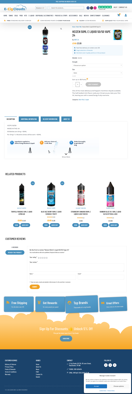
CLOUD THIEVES (81, 208)
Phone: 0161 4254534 (75, 369)
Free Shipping (19, 303)
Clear (74, 76)
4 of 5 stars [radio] (45, 258)
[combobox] (40, 8)
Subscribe (66, 338)
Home (73, 27)
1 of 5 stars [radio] (39, 258)
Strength (74, 62)
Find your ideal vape (116, 20)
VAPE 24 (76, 40)
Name (31, 274)
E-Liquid (86, 99)
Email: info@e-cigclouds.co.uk (79, 373)
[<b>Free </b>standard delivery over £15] (5, 20)
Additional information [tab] (29, 119)
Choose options (119, 386)
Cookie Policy (102, 390)
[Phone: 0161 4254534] (67, 369)
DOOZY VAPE (51, 208)
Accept (96, 386)
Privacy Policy (111, 390)
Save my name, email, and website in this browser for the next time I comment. (51, 282)
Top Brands (80, 303)
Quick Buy (25, 225)
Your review (34, 262)
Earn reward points (55, 20)
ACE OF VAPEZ (21, 208)
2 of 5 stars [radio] (41, 258)
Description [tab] (11, 119)
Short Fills (78, 27)
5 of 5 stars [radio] (47, 258)
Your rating (33, 257)
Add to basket (93, 84)
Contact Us (123, 7)
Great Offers (113, 303)
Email (79, 274)
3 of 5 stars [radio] (43, 258)
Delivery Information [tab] (50, 119)
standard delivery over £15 (19, 20)
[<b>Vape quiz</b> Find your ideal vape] (103, 20)
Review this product (15, 252)
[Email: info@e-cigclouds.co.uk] (67, 372)
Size (73, 69)
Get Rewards (50, 303)
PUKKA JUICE (110, 208)
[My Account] (126, 15)
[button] (61, 28)
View (16, 225)
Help (115, 7)
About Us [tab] (66, 119)
